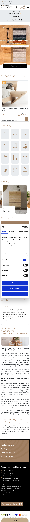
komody (20, 419)
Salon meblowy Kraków (6, 492)
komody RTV (6, 422)
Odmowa (15, 294)
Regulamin (3, 484)
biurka (17, 421)
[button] (16, 7)
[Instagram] (28, 2)
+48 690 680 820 (8, 473)
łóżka (4, 419)
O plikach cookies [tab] (23, 231)
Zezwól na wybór (15, 288)
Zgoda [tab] (4, 231)
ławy (14, 422)
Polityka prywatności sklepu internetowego (11, 486)
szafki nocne (12, 419)
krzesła (26, 422)
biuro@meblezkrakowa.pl (11, 480)
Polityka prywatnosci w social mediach (10, 488)
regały (20, 422)
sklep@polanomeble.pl (9, 3)
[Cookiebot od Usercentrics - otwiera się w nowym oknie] (21, 227)
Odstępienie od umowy (6, 494)
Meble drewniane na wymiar (7, 490)
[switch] (25, 265)
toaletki (24, 421)
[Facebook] (26, 2)
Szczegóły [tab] (12, 231)
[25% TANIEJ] (15, 93)
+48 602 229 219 (7, 1)
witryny (5, 421)
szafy (11, 421)
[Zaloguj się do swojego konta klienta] (20, 7)
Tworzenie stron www (21, 517)
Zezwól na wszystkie (15, 283)
